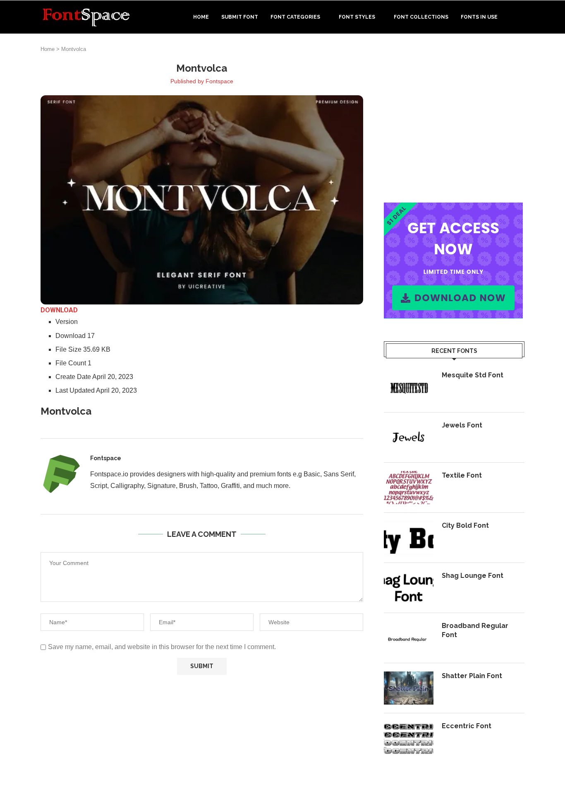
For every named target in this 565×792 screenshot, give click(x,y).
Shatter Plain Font (472, 676)
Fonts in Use (479, 17)
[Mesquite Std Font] (408, 387)
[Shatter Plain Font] (408, 688)
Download (59, 310)
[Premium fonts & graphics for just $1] (453, 208)
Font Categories (295, 17)
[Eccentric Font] (408, 738)
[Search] (520, 17)
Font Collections (421, 17)
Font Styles (357, 17)
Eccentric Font (466, 726)
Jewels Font (462, 425)
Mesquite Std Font (472, 375)
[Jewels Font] (408, 437)
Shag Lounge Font (472, 576)
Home (201, 17)
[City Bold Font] (408, 537)
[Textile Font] (408, 487)
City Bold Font (465, 525)
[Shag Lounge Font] (408, 587)
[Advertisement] (454, 120)
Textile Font (462, 475)
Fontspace (219, 81)
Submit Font (239, 17)
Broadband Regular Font (475, 630)
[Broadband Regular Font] (408, 637)
